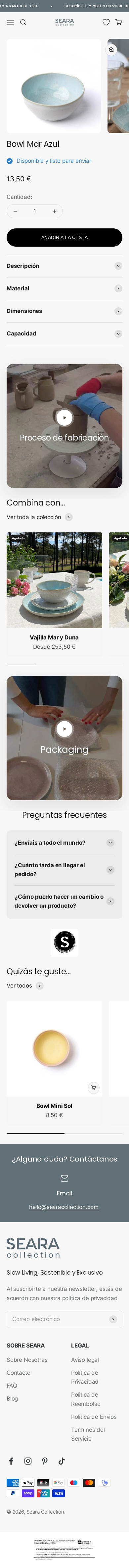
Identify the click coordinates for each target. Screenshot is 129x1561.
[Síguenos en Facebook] (11, 1461)
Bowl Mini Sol (54, 1106)
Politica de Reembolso (85, 1399)
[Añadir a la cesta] (94, 1088)
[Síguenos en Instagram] (27, 1461)
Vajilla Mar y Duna (54, 637)
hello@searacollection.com (64, 1207)
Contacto (18, 1372)
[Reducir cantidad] (15, 211)
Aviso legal (85, 1359)
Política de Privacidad (85, 1377)
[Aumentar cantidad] (54, 211)
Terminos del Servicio (88, 1434)
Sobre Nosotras (27, 1359)
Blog (12, 1398)
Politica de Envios (94, 1416)
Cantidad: (19, 197)
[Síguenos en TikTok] (61, 1461)
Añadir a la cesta (64, 237)
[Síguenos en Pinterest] (44, 1461)
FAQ (12, 1385)
